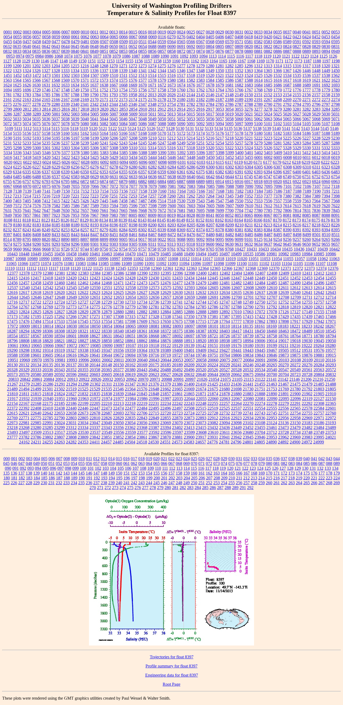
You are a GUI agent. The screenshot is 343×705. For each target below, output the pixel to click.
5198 (85, 138)
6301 (220, 167)
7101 (287, 186)
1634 (75, 85)
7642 (36, 210)
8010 (162, 215)
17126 (283, 311)
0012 (104, 32)
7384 (306, 196)
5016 (200, 114)
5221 (248, 138)
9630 (229, 244)
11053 (265, 258)
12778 (118, 307)
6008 (287, 157)
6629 (94, 176)
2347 (142, 104)
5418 (27, 157)
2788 (248, 104)
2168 (75, 99)
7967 (94, 215)
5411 (297, 152)
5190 (7, 138)
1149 (73, 61)
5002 (65, 114)
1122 (295, 56)
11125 (98, 268)
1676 (191, 85)
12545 (71, 287)
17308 (118, 316)
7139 (27, 191)
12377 (12, 273)
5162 (84, 133)
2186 (210, 99)
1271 (123, 66)
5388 (143, 152)
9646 (297, 244)
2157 (316, 94)
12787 (224, 307)
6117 (229, 162)
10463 (106, 254)
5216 (210, 138)
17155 (319, 311)
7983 (113, 215)
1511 (123, 75)
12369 (262, 268)
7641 (27, 210)
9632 (248, 244)
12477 (177, 283)
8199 (143, 225)
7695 (200, 210)
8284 (123, 229)
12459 (47, 283)
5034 (27, 119)
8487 (268, 234)
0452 (316, 37)
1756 (142, 90)
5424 (85, 157)
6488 (36, 176)
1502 (65, 75)
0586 (277, 41)
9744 (84, 249)
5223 (268, 138)
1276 (171, 66)
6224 (7, 167)
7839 (326, 210)
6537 (56, 176)
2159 (335, 94)
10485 (165, 254)
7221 (75, 196)
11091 (149, 263)
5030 (326, 114)
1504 (85, 75)
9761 (171, 249)
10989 (32, 258)
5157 (36, 133)
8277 (94, 229)
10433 (263, 249)
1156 (139, 61)
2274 (335, 99)
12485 (271, 283)
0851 (104, 51)
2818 (85, 109)
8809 (36, 239)
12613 (307, 287)
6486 (27, 176)
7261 (181, 196)
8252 (55, 229)
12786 (212, 307)
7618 (306, 205)
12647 (48, 297)
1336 (94, 70)
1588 (248, 80)
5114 (46, 128)
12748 (236, 302)
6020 (8, 162)
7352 (248, 196)
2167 (65, 99)
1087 (136, 56)
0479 (75, 41)
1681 (229, 85)
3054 (229, 109)
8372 (191, 229)
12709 (295, 297)
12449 (260, 278)
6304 (249, 167)
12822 (330, 307)
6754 (335, 176)
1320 (326, 66)
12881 (130, 311)
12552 (118, 287)
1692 (326, 85)
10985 (319, 254)
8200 (152, 225)
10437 (310, 249)
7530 (181, 201)
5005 (94, 114)
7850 (17, 215)
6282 (152, 167)
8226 (335, 225)
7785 (268, 210)
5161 (75, 133)
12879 (106, 311)
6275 (85, 167)
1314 (277, 66)
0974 (20, 56)
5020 (239, 114)
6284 (171, 167)
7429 (94, 201)
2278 (36, 104)
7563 (306, 201)
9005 (123, 239)
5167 (133, 133)
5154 (7, 133)
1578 (152, 80)
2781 (181, 104)
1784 (36, 94)
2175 (142, 99)
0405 (210, 37)
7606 (220, 205)
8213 (268, 225)
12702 (260, 297)
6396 (277, 172)
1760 (181, 90)
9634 (258, 244)
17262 (59, 316)
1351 (229, 70)
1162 (195, 61)
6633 (133, 176)
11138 (109, 268)
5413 (316, 152)
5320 (210, 148)
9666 (36, 249)
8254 (75, 229)
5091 (191, 123)
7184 (258, 191)
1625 (17, 85)
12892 (224, 311)
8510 (326, 234)
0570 (229, 41)
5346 (46, 152)
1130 (35, 61)
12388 (130, 273)
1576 (133, 80)
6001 (258, 157)
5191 (17, 138)
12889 (212, 311)
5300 (36, 148)
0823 (277, 46)
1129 (26, 61)
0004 (36, 32)
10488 (177, 254)
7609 (239, 205)
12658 (177, 297)
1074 (68, 56)
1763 (210, 90)
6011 (307, 157)
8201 (162, 225)
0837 (55, 51)
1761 (191, 90)
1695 (17, 90)
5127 (160, 128)
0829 (316, 46)
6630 (104, 176)
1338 (113, 70)
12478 (189, 283)
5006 (104, 114)
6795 (65, 181)
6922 (297, 181)
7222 (84, 196)
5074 (27, 123)
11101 (253, 263)
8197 (123, 225)
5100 (258, 123)
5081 (94, 123)
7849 (7, 215)
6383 (229, 172)
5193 (36, 138)
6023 (37, 162)
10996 (103, 258)
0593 (316, 41)
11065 (11, 263)
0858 (171, 51)
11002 (138, 258)
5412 (306, 152)
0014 (123, 32)
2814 (46, 109)
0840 (75, 51)
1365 (268, 70)
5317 (181, 148)
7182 (239, 191)
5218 (229, 138)
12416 (24, 278)
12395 (166, 273)
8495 (278, 234)
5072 (7, 123)
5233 (27, 143)
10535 (248, 254)
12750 (260, 302)
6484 (7, 176)
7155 (114, 191)
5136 (238, 128)
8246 (36, 229)
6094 (124, 162)
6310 (307, 167)
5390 (162, 152)
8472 (171, 234)
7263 (200, 196)
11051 (253, 258)
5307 (104, 148)
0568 (210, 41)
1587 (239, 80)
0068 (143, 37)
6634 (143, 176)
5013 (171, 114)
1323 (17, 70)
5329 (297, 148)
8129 (84, 220)
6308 (287, 167)
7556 (268, 201)
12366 (227, 268)
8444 (85, 234)
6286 (191, 167)
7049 (65, 186)
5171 (171, 133)
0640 (27, 46)
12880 (118, 311)
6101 (181, 162)
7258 (162, 196)
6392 (248, 172)
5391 (171, 152)
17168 (330, 311)
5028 (306, 114)
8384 (268, 229)
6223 (335, 162)
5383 (104, 152)
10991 (56, 258)
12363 (191, 268)
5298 (17, 148)
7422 (65, 201)
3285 (335, 109)
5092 (200, 123)
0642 (46, 46)
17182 (24, 316)
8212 (258, 225)
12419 (59, 278)
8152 (200, 220)
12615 (330, 287)
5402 (258, 152)
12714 (330, 297)
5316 (171, 148)
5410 (287, 152)
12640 (295, 292)
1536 (306, 75)
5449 (200, 157)
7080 (162, 186)
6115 (220, 162)
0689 (162, 46)
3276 (248, 109)
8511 (335, 234)
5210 (152, 138)
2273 (326, 99)
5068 (316, 119)
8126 (65, 220)
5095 (229, 123)
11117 (53, 268)
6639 (181, 176)
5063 (268, 119)
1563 (7, 80)
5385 (123, 152)
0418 (248, 37)
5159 (55, 133)
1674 (181, 85)
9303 (114, 244)
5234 (36, 143)
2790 (268, 104)
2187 (219, 99)
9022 (162, 239)
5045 (113, 119)
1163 (204, 61)
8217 (306, 225)
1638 (104, 85)
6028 (85, 162)
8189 (75, 225)
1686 (277, 85)
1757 (152, 90)
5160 (65, 133)
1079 (116, 56)
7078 (143, 186)
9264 (316, 239)
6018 (326, 157)
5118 (74, 128)
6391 (239, 172)
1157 (148, 61)
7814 (297, 210)
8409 (46, 234)
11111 (20, 268)
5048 (142, 119)
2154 (287, 94)
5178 (239, 133)
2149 (239, 94)
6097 (152, 162)
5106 (316, 123)
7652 (75, 210)
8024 (181, 215)
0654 (142, 46)
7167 (210, 191)
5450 (210, 157)
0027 (200, 32)
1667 (113, 85)
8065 (248, 215)
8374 (200, 229)
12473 (142, 283)
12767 (24, 307)
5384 (114, 152)
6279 (123, 167)
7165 (191, 191)
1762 (200, 90)
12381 (59, 273)
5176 (219, 133)
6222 (325, 162)
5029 (316, 114)
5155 (17, 133)
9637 (268, 244)
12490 (295, 283)
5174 (200, 133)
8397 (7, 234)
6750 (297, 176)
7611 (258, 205)
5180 (258, 133)
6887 (181, 181)
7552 (248, 201)
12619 (47, 292)
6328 (335, 167)
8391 (297, 229)
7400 (7, 201)
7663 (113, 210)
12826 (47, 311)
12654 (130, 297)
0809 (239, 46)
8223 (326, 225)
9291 (46, 244)
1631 (46, 85)
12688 (201, 297)
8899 (104, 239)
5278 (248, 143)
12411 (307, 273)
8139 (123, 220)
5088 (162, 123)
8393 (316, 229)
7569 (7, 205)
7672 (162, 210)
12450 (271, 278)
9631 (239, 244)
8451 (114, 234)
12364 (203, 268)
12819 (295, 307)
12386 (118, 273)
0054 (7, 37)
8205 (191, 225)
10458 (71, 254)
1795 (123, 94)
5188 (326, 133)
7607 (229, 205)
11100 (242, 263)
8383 (258, 229)
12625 (118, 292)
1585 (219, 80)
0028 (210, 32)
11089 (126, 263)
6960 (326, 181)
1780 (335, 90)
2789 (258, 104)
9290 (36, 244)
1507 (94, 75)
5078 (65, 123)
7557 (277, 201)
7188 (297, 191)
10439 (322, 249)
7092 (258, 186)
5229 (326, 138)
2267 (268, 99)
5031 (335, 114)
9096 (229, 239)
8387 (277, 229)
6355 (123, 172)
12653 (118, 297)
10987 (8, 258)
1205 (65, 66)
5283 (297, 143)
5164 (104, 133)
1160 (176, 61)
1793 (113, 94)
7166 (200, 191)
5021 (248, 114)
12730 (118, 302)
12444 (201, 278)
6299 (200, 167)
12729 (106, 302)
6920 (277, 181)
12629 (165, 292)
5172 (181, 133)
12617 (24, 292)
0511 (143, 41)
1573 (104, 80)
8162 (219, 220)
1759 (171, 90)
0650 (113, 46)
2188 (229, 99)
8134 (103, 220)
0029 (219, 32)
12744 (201, 302)
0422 (287, 37)
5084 (123, 123)
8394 (326, 229)
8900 (113, 239)
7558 (287, 201)
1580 (171, 80)
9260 (306, 239)
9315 (181, 244)
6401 (306, 172)
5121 (103, 128)
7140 (36, 191)
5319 (200, 148)
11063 (334, 258)
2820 (104, 109)
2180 (181, 99)
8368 (171, 229)
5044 (104, 119)
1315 (287, 66)
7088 (229, 186)
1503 (75, 75)
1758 (162, 90)
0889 (306, 51)
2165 (46, 99)
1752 (104, 90)
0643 (55, 46)
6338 (55, 172)
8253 (65, 229)
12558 (130, 287)
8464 (143, 234)
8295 (133, 229)
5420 (46, 157)
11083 (80, 263)
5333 (335, 148)
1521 (219, 75)
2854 (133, 109)
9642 (277, 244)
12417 (36, 278)
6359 (162, 172)
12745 (212, 302)
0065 (114, 37)
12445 (212, 278)
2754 (171, 104)
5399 (229, 152)
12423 (95, 278)
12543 (59, 287)
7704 (239, 210)
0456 (17, 41)
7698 (210, 210)
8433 (56, 234)
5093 (210, 123)
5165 (113, 133)
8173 (296, 220)
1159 (167, 61)
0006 (56, 32)
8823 (55, 239)
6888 (191, 181)
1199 (7, 66)
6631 (114, 176)
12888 (201, 311)
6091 (95, 162)
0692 (191, 46)
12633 (212, 292)
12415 (12, 278)
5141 (286, 128)
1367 (287, 70)
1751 (94, 90)
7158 (143, 191)
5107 (326, 123)
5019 (229, 114)
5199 (94, 138)
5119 (84, 128)
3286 (7, 114)
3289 (36, 114)
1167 (242, 61)
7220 (65, 196)
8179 (7, 225)
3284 (326, 109)
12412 (319, 273)
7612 (268, 205)
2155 (297, 94)
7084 (200, 186)
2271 (306, 99)
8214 (277, 225)
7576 (36, 205)
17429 (283, 316)
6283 (162, 167)
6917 (248, 181)
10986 (330, 254)
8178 (335, 220)
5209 (143, 138)
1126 (333, 56)
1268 (104, 66)
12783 (177, 307)
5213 (181, 138)
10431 (252, 249)
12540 (24, 287)
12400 (201, 273)
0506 (94, 41)
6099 (172, 162)
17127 (295, 311)
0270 (171, 37)
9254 (277, 239)
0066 (123, 37)
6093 (114, 162)
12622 (83, 292)
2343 (104, 104)
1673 (171, 85)
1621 (316, 80)
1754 (123, 90)
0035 (277, 32)
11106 (309, 263)
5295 (7, 148)
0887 (287, 51)
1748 (65, 90)
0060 (65, 37)
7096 (278, 186)
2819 (94, 109)
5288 (335, 143)
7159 (152, 191)
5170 (162, 133)
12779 (130, 307)
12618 (36, 292)
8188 (65, 225)
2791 (277, 104)
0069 (152, 37)
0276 (181, 37)
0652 (133, 46)
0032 (248, 32)
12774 (83, 307)
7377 (268, 196)
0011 (94, 32)
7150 (65, 191)
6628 (85, 176)
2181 (191, 99)
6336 (36, 172)
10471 (142, 254)
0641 (36, 46)
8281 (113, 229)
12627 (142, 292)
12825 (36, 311)
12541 (36, 287)
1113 (213, 56)
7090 (249, 186)
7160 (162, 191)
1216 (84, 66)
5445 (162, 157)
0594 (326, 41)
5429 (114, 157)
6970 (27, 186)
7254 (142, 196)
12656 (154, 297)
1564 (17, 80)
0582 (258, 41)
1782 (17, 94)
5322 (229, 148)
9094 (210, 239)
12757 (319, 302)
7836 (316, 210)
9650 (306, 244)
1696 (27, 90)
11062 (323, 258)
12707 (272, 297)
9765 (210, 249)
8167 (267, 220)
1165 (223, 61)
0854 (133, 51)
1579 (162, 80)
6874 (104, 181)
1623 (335, 80)
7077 (133, 186)
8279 (104, 229)
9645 (287, 244)
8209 (229, 225)
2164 (36, 99)
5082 (104, 123)
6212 (286, 162)
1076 (87, 56)
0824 (287, 46)
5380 (85, 152)
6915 (229, 181)
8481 (220, 234)
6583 (75, 176)
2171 (104, 99)
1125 (323, 56)
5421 (56, 157)
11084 (92, 263)
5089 (171, 123)
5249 (181, 143)
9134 (268, 239)
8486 (258, 234)
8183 (36, 225)
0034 (268, 32)
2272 (316, 99)
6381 (210, 172)
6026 (66, 162)
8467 (152, 234)
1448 (316, 70)
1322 (7, 70)
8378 (219, 229)
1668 (123, 85)
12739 (165, 302)
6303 (239, 167)
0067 (133, 37)
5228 (316, 138)
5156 (27, 133)
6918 (258, 181)
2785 (219, 104)
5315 (162, 148)
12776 (106, 307)
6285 (181, 167)
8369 (181, 229)
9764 (200, 249)
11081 (69, 263)
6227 (36, 167)
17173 (12, 316)
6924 (316, 181)
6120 (248, 162)
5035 (36, 119)
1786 (55, 94)
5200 (104, 138)
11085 (103, 263)
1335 (84, 70)
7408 (36, 201)
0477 (56, 41)
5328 (287, 148)
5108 (335, 123)
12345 (120, 268)
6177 (267, 162)
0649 (104, 46)
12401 (213, 273)
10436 (299, 249)
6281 (143, 167)
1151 (92, 61)
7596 (133, 205)
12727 (83, 302)
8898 (94, 239)
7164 (181, 191)
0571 (239, 41)
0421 (277, 37)
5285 (316, 143)
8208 (220, 225)
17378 (201, 316)
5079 (75, 123)
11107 (320, 263)
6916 (239, 181)
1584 (210, 80)
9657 (335, 244)
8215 (287, 225)
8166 (258, 220)
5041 (94, 119)
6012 (316, 157)
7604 (200, 205)
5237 (65, 143)
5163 (94, 133)
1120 (277, 56)
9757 (142, 249)
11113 (42, 268)
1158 (157, 61)
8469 (162, 234)
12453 (307, 278)
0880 (248, 51)
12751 (271, 302)
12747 (224, 302)
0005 (46, 32)
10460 (83, 254)
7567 (326, 201)
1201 (27, 66)
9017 (142, 239)
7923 (55, 215)
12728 (95, 302)
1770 (277, 90)
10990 (44, 258)
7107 (316, 186)
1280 (210, 66)
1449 (326, 70)
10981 (271, 254)
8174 (306, 220)
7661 (104, 210)
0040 (297, 32)
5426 (104, 157)
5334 (7, 152)
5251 (200, 143)
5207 (123, 138)
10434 (275, 249)
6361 (181, 172)
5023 (258, 114)
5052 (181, 119)
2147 (219, 94)
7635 (17, 210)
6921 (287, 181)
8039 (200, 215)
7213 (17, 196)
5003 (75, 114)
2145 (200, 94)
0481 (85, 41)
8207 (210, 225)
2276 (17, 104)
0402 (191, 37)
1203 (46, 66)
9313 (171, 244)
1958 (133, 94)
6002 (268, 157)
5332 (326, 148)
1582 (191, 80)
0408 (239, 37)
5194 (46, 138)
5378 (75, 152)
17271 (95, 316)
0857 (162, 51)
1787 (65, 94)
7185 (268, 191)
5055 (200, 119)
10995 (91, 258)
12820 (307, 307)
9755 (133, 249)
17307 (106, 316)
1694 (7, 90)
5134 (218, 128)
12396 (177, 273)
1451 (7, 75)
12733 (130, 302)
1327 (46, 70)
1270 (113, 66)
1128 (17, 61)
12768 (36, 307)
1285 (239, 66)
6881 (133, 181)
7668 (142, 210)
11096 (196, 263)
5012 (162, 114)
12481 (224, 283)
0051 (316, 32)
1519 (200, 75)
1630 (36, 85)
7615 (297, 205)
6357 (142, 172)
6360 (171, 172)
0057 (36, 37)
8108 (8, 220)
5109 (9, 128)
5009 (133, 114)
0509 (123, 41)
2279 (46, 104)
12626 (130, 292)
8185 (56, 225)
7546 (210, 201)
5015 (191, 114)
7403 (17, 201)
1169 (260, 61)
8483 (239, 234)
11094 (184, 263)
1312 (258, 66)
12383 (83, 273)
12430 (153, 278)
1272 (133, 66)
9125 (258, 239)
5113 (37, 128)
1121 (286, 56)
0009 (75, 32)
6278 (114, 167)
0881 (258, 51)
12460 (59, 283)
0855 (142, 51)
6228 (46, 167)
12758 (330, 302)
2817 (75, 109)
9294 (65, 244)
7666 (133, 210)
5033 (17, 119)
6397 (287, 172)
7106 (307, 186)
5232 (17, 143)
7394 (326, 196)
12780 (142, 307)
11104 (287, 263)
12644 (12, 297)
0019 (162, 32)
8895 (75, 239)
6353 (104, 172)
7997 (123, 215)
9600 (210, 244)
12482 (236, 283)
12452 (295, 278)
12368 (250, 268)
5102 (277, 123)
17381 (212, 316)
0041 (306, 32)
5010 (143, 114)
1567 (46, 80)
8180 (17, 225)
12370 (274, 268)
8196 (114, 225)
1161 (185, 61)
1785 (46, 94)
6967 (7, 186)
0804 (210, 46)
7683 (191, 210)
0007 (65, 32)
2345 (123, 104)
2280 (55, 104)
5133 (209, 128)
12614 (319, 287)
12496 (319, 283)
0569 (219, 41)
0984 (39, 56)
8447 (94, 234)
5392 (181, 152)
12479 (201, 283)
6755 (7, 181)
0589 (287, 41)
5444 (152, 157)
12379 (36, 273)
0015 (133, 32)
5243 (123, 143)
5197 (75, 138)
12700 (236, 297)
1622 (326, 80)
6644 (229, 176)
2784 (210, 104)
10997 (115, 258)
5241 (104, 143)
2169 (84, 99)
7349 (239, 196)
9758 (152, 249)
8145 (161, 220)
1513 (142, 75)
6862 (75, 181)
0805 (219, 46)
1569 (65, 80)
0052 (326, 32)
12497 (330, 283)
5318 (191, 148)
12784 (189, 307)
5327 (277, 148)
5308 (114, 148)
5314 (152, 148)
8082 (297, 215)
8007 (142, 215)
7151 (75, 191)
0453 (326, 37)
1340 (133, 70)
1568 (55, 80)
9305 (133, 244)
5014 (181, 114)
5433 (123, 157)
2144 (191, 94)
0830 (326, 46)
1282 (229, 66)
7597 (143, 205)
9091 (191, 239)
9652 (316, 244)
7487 (142, 201)
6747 (268, 176)
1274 (152, 66)
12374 (321, 268)
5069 (326, 119)
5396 (200, 152)
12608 (248, 287)
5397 (210, 152)
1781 (7, 94)
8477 (200, 234)
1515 (162, 75)
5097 (239, 123)
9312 (162, 244)
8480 (210, 234)
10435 (287, 249)
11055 (288, 258)
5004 (85, 114)
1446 (306, 70)
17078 (271, 311)
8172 (287, 220)
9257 (297, 239)
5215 (200, 138)
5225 (287, 138)
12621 (71, 292)
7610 (249, 205)
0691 (181, 46)
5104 (297, 123)
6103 (201, 162)
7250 (104, 196)
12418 (47, 278)
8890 (65, 239)
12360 (156, 268)
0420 (268, 37)
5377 (65, 152)
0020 (171, 32)
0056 (27, 37)
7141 (46, 191)
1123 (305, 56)
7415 (55, 201)
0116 (162, 37)
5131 (189, 128)
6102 (191, 162)
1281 (219, 66)
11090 (138, 263)
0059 (56, 37)
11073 (34, 263)
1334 (75, 70)
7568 (335, 201)
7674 (171, 210)
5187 (316, 133)
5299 (27, 148)
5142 (296, 128)
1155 (129, 61)
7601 (181, 205)
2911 (152, 109)
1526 (268, 75)
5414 (326, 152)
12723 (47, 302)
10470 (130, 254)
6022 (27, 162)
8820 (46, 239)
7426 (84, 201)
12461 (71, 283)
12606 (224, 287)
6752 (316, 176)
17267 (83, 316)
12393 (154, 273)
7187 (287, 191)
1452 (17, 75)
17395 (236, 316)
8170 (277, 220)
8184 (46, 225)
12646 (36, 297)
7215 (36, 196)
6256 (75, 167)
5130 (180, 128)
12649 (71, 297)
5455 (249, 157)
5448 (191, 157)
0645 (75, 46)
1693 (335, 85)
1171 (279, 61)
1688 (297, 85)
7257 (152, 196)
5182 (277, 133)
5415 (335, 152)
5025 (277, 114)
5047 (133, 119)
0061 (75, 37)
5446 (171, 157)
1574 (113, 80)
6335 (27, 172)
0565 (181, 41)
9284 (27, 244)
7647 (46, 210)
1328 (55, 70)
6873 (94, 181)
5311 (143, 148)
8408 (36, 234)
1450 (335, 70)
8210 (239, 225)
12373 (309, 268)
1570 (75, 80)
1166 (232, 61)
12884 (165, 311)
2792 (287, 104)
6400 (297, 172)
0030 (229, 32)
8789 (17, 239)
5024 (268, 114)
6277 (104, 167)
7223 (94, 196)
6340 (75, 172)
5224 (277, 138)
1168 (251, 61)
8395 (335, 229)
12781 (153, 307)
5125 (141, 128)
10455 (47, 254)
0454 (335, 37)
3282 (306, 109)
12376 (333, 268)
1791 (104, 94)
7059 (85, 186)
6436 (326, 172)
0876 (219, 51)
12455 (330, 278)
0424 (306, 37)
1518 (191, 75)
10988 (20, 258)
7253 (133, 196)
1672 (162, 85)
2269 (287, 99)
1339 (123, 70)
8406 (27, 234)
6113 (210, 162)
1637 (94, 85)
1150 (82, 61)
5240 (94, 143)
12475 (153, 283)
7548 (229, 201)
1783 (27, 94)
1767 (248, 90)
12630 (177, 292)
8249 (46, 229)
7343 (219, 196)
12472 (130, 283)
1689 (306, 85)
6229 (56, 167)
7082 (181, 186)
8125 (55, 220)
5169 (152, 133)
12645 (24, 297)
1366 (277, 70)
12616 (12, 292)
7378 (277, 196)
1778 (316, 90)
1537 (316, 75)
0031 (239, 32)
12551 (107, 287)
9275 (17, 244)
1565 (27, 80)
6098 (162, 162)
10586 (260, 254)
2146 (210, 94)
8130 (94, 220)
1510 (114, 75)
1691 (316, 85)
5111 (18, 128)
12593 (189, 287)
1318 (316, 66)
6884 (162, 181)
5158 (46, 133)
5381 (94, 152)
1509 (104, 75)
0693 (200, 46)
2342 (94, 104)
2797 (326, 104)
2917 (210, 109)
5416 (7, 157)
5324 (248, 148)
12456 (12, 283)
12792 (271, 307)
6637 (162, 176)
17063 (248, 311)
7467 (133, 201)
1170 (270, 61)
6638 (171, 176)
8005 (133, 215)
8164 (238, 220)
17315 (130, 316)
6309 (297, 167)
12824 (24, 311)
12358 (144, 268)
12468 (106, 283)
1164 (214, 61)
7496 (152, 201)
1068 (58, 56)
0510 (133, 41)
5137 (247, 128)
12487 (283, 283)
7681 (181, 210)
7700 (229, 210)
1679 (219, 85)
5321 (219, 148)
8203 (171, 225)
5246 (152, 143)
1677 (200, 85)
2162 (17, 99)
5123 (122, 128)
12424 (106, 278)
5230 (335, 138)
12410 (295, 273)
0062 (85, 37)
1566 (36, 80)
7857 (27, 215)
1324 (27, 70)
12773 (71, 307)
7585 (65, 205)
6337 (46, 172)
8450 (104, 234)
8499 (307, 234)
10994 (79, 258)
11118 (64, 268)
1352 (239, 70)
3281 (297, 109)
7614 (287, 205)
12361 (168, 268)
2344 (113, 104)
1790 (94, 94)
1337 (104, 70)
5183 (287, 133)
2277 (27, 104)
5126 (151, 128)
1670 (142, 85)
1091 (174, 56)
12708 (283, 297)
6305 (258, 167)
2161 (7, 99)
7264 (210, 196)
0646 (84, 46)
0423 (297, 37)
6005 (278, 157)
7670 (152, 210)
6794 (55, 181)
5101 (268, 123)
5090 (181, 123)
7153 (94, 191)
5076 (46, 123)
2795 (306, 104)
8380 (229, 229)
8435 (65, 234)
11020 (242, 258)
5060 (239, 119)
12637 (260, 292)
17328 (153, 316)
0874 (200, 51)
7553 (258, 201)
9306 (143, 244)
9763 (191, 249)
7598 (152, 205)
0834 (27, 51)
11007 (161, 258)
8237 (17, 229)
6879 (123, 181)
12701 (248, 297)
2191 (258, 99)
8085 (306, 215)
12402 (224, 273)
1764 (219, 90)
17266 (71, 316)
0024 (181, 32)
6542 (65, 176)
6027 (75, 162)
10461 (95, 254)
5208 (133, 138)
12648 (59, 297)
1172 (289, 61)
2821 (114, 109)
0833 (17, 51)
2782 (191, 104)
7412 (46, 201)
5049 (152, 119)
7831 (306, 210)
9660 (17, 249)
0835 (36, 51)
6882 (142, 181)
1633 (65, 85)
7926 (65, 215)
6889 (200, 181)
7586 (75, 205)
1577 (142, 80)
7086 (220, 186)
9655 (326, 244)
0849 (94, 51)
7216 (46, 196)
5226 (297, 138)
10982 (283, 254)
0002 (17, 32)
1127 (7, 61)
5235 (46, 143)
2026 (171, 94)
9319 (200, 244)
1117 (249, 56)
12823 (12, 311)
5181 (268, 133)
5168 (142, 133)
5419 (36, 157)
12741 (177, 302)
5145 (324, 128)
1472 (36, 75)
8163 (229, 220)
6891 (210, 181)
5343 (27, 152)
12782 (165, 307)
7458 (123, 201)
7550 (239, 201)
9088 (181, 239)
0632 (7, 46)
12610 (272, 287)
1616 (277, 80)
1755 (133, 90)
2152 (268, 94)
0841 (84, 51)
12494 (307, 283)
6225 (17, 167)
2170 (94, 99)
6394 (268, 172)
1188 (317, 61)
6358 (152, 172)
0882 (268, 51)
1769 (268, 90)
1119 (267, 56)
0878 (239, 51)
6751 (306, 176)
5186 (306, 133)
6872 (84, 181)
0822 (268, 46)
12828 (71, 311)
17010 (236, 311)
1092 (184, 56)
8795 (27, 239)
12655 (142, 297)
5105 (306, 123)
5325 (258, 148)
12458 (36, 283)
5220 (239, 138)
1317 (306, 66)
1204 (55, 66)
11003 (150, 258)
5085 (133, 123)
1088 (145, 56)
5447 (181, 157)
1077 (97, 56)
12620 (59, 292)
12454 (319, 278)
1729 (36, 90)
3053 (219, 109)
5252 (210, 143)
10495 (212, 254)
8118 (27, 220)
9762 (181, 249)
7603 (191, 205)
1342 (152, 70)
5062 (258, 119)
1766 (239, 90)
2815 (56, 109)
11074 (46, 263)
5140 (276, 128)
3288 (27, 114)
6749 (287, 176)
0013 (113, 32)
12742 (189, 302)
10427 (240, 249)
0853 (123, 51)
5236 (55, 143)
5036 (46, 119)
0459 (46, 41)
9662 (27, 249)
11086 (115, 263)
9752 (113, 249)
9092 (200, 239)
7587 (85, 205)
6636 (152, 176)
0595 (335, 41)
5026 (287, 114)
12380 (48, 273)
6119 (238, 162)
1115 (231, 56)
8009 (152, 215)
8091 (335, 215)
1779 (326, 90)
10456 (59, 254)
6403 (316, 172)
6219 (306, 162)
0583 (268, 41)
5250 (191, 143)
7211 (335, 191)
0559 (162, 41)
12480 (212, 283)
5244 (133, 143)
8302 (142, 229)
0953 (10, 56)
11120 (75, 268)
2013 (152, 94)
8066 (258, 215)
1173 (298, 61)
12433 (177, 278)
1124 (314, 56)
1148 (63, 61)
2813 (36, 109)
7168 (220, 191)
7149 (56, 191)
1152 (101, 61)
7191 (326, 191)
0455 (7, 41)
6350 (84, 172)
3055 (239, 109)
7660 (94, 210)
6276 (94, 167)
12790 (248, 307)
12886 (189, 311)
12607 (236, 287)
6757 (27, 181)
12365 (215, 268)
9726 (65, 249)
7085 (210, 186)
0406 (219, 37)
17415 (248, 316)
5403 (268, 152)
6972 (36, 186)
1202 (36, 66)
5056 (210, 119)
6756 (17, 181)
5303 (65, 148)
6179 (277, 162)
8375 (210, 229)
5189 (335, 133)
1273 (142, 66)
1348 (200, 70)
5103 (287, 123)
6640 (191, 176)
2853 (123, 109)
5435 (143, 157)
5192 (27, 138)
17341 (177, 316)
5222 (258, 138)
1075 (78, 56)
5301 (46, 148)
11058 (311, 258)
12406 (248, 273)
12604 (201, 287)
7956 (84, 215)
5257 (239, 143)
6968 (17, 186)
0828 (306, 46)
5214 (191, 138)
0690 (171, 46)
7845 (335, 210)
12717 (24, 302)
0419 (258, 37)
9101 (248, 239)
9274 (7, 244)
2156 (306, 94)
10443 (12, 254)
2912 (162, 109)
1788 (75, 94)
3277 (258, 109)
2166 (55, 99)
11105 (298, 263)
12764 (12, 307)
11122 (87, 268)
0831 (335, 46)
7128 (7, 191)
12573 (154, 287)
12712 (319, 297)
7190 (316, 191)
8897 (84, 239)
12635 (236, 292)
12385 (107, 273)
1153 (110, 61)
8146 (171, 220)
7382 (297, 196)
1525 (258, 75)
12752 (283, 302)
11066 (23, 263)
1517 (181, 75)
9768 (229, 249)
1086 (126, 56)
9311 (152, 244)
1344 (162, 70)
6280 (133, 167)
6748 (277, 176)
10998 (126, 258)
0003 (27, 32)
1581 (181, 80)
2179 (171, 99)
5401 (249, 152)
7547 (219, 201)
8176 (325, 220)
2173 (123, 99)
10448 (24, 254)
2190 (248, 99)
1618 (297, 80)
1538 (326, 75)
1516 (171, 75)
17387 (224, 316)
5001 (56, 114)
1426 (297, 70)
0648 (94, 46)
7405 (27, 201)
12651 (95, 297)
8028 (191, 215)
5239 (84, 143)
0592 (306, 41)
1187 (307, 61)
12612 (295, 287)
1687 (287, 85)
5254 (219, 143)
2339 (65, 104)
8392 (306, 229)
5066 (297, 119)
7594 (114, 205)
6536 (46, 176)
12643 (330, 292)
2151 (258, 94)
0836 (46, 51)
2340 (75, 104)
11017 (207, 258)
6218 (296, 162)
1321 (335, 66)
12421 (83, 278)
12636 (248, 292)
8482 (229, 234)
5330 (306, 148)
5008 (123, 114)
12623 (95, 292)
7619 (316, 205)
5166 (123, 133)
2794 (297, 104)
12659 (189, 297)
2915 (191, 109)
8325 (152, 229)
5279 (258, 143)
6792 (36, 181)
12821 (319, 307)
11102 (264, 263)
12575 (166, 287)
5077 (55, 123)
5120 (93, 128)
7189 (307, 191)
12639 (283, 292)
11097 (207, 263)
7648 (55, 210)
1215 (75, 66)
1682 (239, 85)
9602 (219, 244)
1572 (94, 80)
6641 (200, 176)
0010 (85, 32)
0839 (65, 51)
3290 (46, 114)
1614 (258, 80)
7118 (335, 186)
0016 (142, 32)
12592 (177, 287)
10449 (36, 254)
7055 (75, 186)
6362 (191, 172)
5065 (287, 119)
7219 (55, 196)
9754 (123, 249)
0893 (316, 51)
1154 (120, 61)
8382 (248, 229)
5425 (94, 157)
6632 (123, 176)
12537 (12, 287)
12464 (95, 283)
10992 (67, 258)
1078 (107, 56)
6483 (335, 172)
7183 (249, 191)
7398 (335, 196)
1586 (229, 80)
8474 (181, 234)
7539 (191, 201)
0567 (200, 41)
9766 (219, 249)
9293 (56, 244)
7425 (75, 201)
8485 (249, 234)
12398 (189, 273)
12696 (224, 297)
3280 (287, 109)
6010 (297, 157)
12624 (106, 292)
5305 (85, 148)
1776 (297, 90)
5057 (219, 119)
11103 (275, 263)
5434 (133, 157)
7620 (326, 205)
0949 (335, 51)
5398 (220, 152)
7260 (171, 196)
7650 (65, 210)
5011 (152, 114)
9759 (162, 249)
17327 (142, 316)
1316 (297, 66)
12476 (165, 283)
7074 (123, 186)
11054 (276, 258)
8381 (239, 229)
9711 (56, 249)
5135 (228, 128)
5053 (191, 119)
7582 (56, 205)
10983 (295, 254)
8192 (85, 225)
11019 (230, 258)
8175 (316, 220)
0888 (297, 51)
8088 (326, 215)
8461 (133, 234)
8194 (104, 225)
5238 (75, 143)
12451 (283, 278)
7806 (287, 210)
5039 (75, 119)
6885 (171, 181)
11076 (57, 263)
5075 (36, 123)
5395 (191, 152)
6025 (56, 162)
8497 (287, 234)
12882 (142, 311)
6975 (46, 186)
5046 (123, 119)
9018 (152, 239)
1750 (84, 90)
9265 (326, 239)
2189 (239, 99)
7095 (268, 186)
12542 (48, 287)
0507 (104, 41)
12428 (130, 278)
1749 (75, 90)
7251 (113, 196)
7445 (104, 201)
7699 (219, 210)
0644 (65, 46)
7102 (297, 186)
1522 (229, 75)
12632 (201, 292)
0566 (191, 41)
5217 (219, 138)
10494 (201, 254)
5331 (316, 148)
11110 (10, 268)
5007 (114, 114)
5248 (171, 143)
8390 (287, 229)
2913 (171, 109)
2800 (17, 109)
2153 (277, 94)
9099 (239, 239)
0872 (181, 51)
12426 (118, 278)
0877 (229, 51)
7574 (27, 205)
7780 (258, 210)
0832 (7, 51)
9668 (46, 249)
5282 (287, 143)
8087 (316, 215)
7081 (171, 186)
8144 (152, 220)
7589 (94, 205)
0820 (248, 46)
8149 (181, 220)
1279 (200, 66)
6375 (200, 172)
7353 (258, 196)
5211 (162, 138)
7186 (278, 191)
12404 (236, 273)
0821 (258, 46)
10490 (189, 254)
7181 (229, 191)
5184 (297, 133)
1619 (306, 80)
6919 (268, 181)
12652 (107, 297)
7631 (7, 210)
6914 (219, 181)
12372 (297, 268)
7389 (316, 196)
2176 (152, 99)
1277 (181, 66)
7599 (162, 205)
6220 (315, 162)
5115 (55, 128)
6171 (257, 162)
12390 (142, 273)
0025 (191, 32)
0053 (335, 32)
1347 (191, 70)
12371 (286, 268)
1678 (210, 85)
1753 (113, 90)
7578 (46, 205)
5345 (36, 152)
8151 (190, 220)
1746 (46, 90)
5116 (65, 128)
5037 (55, 119)
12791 (260, 307)
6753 (326, 176)
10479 (153, 254)
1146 (45, 61)
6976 (56, 186)
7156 (123, 191)
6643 (220, 176)
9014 (133, 239)
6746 (258, 176)
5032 (7, 119)
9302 (104, 244)
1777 (306, 90)
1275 (162, 66)
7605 (210, 205)
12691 (213, 297)
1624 (7, 85)
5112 (27, 128)
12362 (179, 268)
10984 (307, 254)
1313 (268, 66)
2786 (229, 104)
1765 (229, 90)
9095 (219, 239)
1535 (297, 75)
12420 (71, 278)
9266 (335, 239)
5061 (248, 119)
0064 (104, 37)
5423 (75, 157)
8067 (268, 215)
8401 (17, 234)
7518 (171, 201)
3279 (277, 109)
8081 (287, 215)
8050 (219, 215)
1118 (258, 56)
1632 (55, 85)
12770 (59, 307)
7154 (104, 191)
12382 (71, 273)
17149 (307, 311)
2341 (84, 104)
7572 (17, 205)
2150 (248, 94)
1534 (287, 75)
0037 (287, 32)
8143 (142, 220)
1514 (152, 75)
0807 (229, 46)
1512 (133, 75)
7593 (104, 205)
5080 (84, 123)
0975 (29, 56)
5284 (306, 143)
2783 (200, 104)
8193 (94, 225)
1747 (55, 90)
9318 (191, 244)
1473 (46, 75)
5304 (75, 148)
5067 (306, 119)
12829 (83, 311)
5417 (17, 157)
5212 (171, 138)
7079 (152, 186)
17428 (271, 316)
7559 (297, 201)
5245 (142, 143)
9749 (94, 249)
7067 (104, 186)
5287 (326, 143)
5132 (199, 128)
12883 (153, 311)
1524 (248, 75)
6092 (104, 162)
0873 (191, 51)
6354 (113, 172)
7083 (191, 186)
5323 (239, 148)
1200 (17, 66)
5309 (123, 148)
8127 (74, 220)
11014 (196, 258)
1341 (142, 70)
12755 (307, 302)
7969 (104, 215)
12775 (95, 307)
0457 (27, 41)
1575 (123, 80)
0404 (200, 37)
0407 (229, 37)
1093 (193, 56)
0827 (297, 46)
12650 (83, 297)
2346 (133, 104)
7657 (84, 210)
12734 (142, 302)
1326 (36, 70)
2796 (316, 104)
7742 (248, 210)
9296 (75, 244)
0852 (113, 51)
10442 (334, 249)
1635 (84, 85)
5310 (133, 148)
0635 (17, 46)
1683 (248, 85)
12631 (189, 292)
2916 (200, 109)
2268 (277, 99)
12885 (177, 311)
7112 (326, 186)
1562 (335, 75)
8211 (249, 225)
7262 (191, 196)
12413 (330, 273)
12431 (165, 278)
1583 (200, 80)
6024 (46, 162)
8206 (200, 225)
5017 (210, 114)
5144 (315, 128)
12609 (260, 287)
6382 (219, 172)
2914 (181, 109)
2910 (143, 109)
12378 (24, 273)
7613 (277, 205)
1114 (222, 56)
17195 (36, 316)
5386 (133, 152)
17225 (47, 316)
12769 (47, 307)
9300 (85, 244)
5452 (229, 157)
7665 (123, 210)
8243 (27, 229)
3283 (316, 109)
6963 (335, 181)
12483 (248, 283)
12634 (224, 292)
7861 (36, 215)
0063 (94, 37)
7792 (277, 210)
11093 (172, 263)
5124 (132, 128)
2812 (27, 109)
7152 (85, 191)
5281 (277, 143)
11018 (219, 258)
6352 (94, 172)
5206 (114, 138)
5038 (65, 119)
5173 (191, 133)
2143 (181, 94)
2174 (133, 99)
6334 (17, 172)
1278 (191, 66)
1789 (84, 94)
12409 (283, 273)
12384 (95, 273)
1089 (155, 56)
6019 (335, 157)
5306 (94, 148)
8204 (181, 225)
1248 (94, 66)
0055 (17, 37)
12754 (295, 302)
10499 (236, 254)
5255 (229, 143)
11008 (173, 258)
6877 (113, 181)
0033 (258, 32)
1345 (171, 70)
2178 (162, 99)
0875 (210, 51)
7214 (27, 196)
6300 (210, 167)
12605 (213, 287)
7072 (114, 186)
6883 (152, 181)
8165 (248, 220)
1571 (84, 80)
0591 (297, 41)
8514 (7, 239)
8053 (239, 215)
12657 (166, 297)
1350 (219, 70)
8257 (84, 229)
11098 (219, 263)
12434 (189, 278)
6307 (278, 167)
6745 (248, 176)
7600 (171, 205)
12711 (307, 297)
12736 (153, 302)
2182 (200, 99)
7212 (7, 196)
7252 (123, 196)
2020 (162, 94)
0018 (152, 32)
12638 (271, 292)
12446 (224, 278)
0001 (7, 32)
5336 (17, 152)
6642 (210, 176)
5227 (306, 138)
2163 (27, 99)
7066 (94, 186)
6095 (133, 162)
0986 (49, 56)
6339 (65, 172)
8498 (297, 234)
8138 (113, 220)
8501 (316, 234)
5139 (267, 128)
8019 (171, 215)
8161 (210, 220)
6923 (306, 181)
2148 (229, 94)
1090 (165, 56)
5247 (162, 143)
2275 (7, 104)
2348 (152, 104)
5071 (335, 119)
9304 (123, 244)
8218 (316, 225)
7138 (17, 191)
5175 (210, 133)
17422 (260, 316)
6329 (7, 172)
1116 (240, 56)
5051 (171, 119)
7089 (239, 186)
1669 (133, 85)
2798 (335, 104)
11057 (299, 258)
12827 (59, 311)
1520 (210, 75)
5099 (248, 123)
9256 (287, 239)
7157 (133, 191)
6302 (229, 167)
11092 (161, 263)
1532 (277, 75)
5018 (219, 114)
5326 (268, 148)
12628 (153, 292)
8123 (46, 220)
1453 (27, 75)
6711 (239, 176)
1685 (268, 85)
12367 (238, 268)
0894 (326, 51)
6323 (326, 167)
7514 (162, 201)
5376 (56, 152)
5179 (248, 133)
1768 (258, 90)
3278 (268, 109)
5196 (65, 138)
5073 (17, 123)
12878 (95, 311)
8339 (162, 229)
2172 (113, 99)
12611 (283, 287)
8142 (132, 220)
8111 (17, 220)
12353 (132, 268)
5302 (56, 148)
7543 (200, 201)
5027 (297, 114)
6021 (17, 162)
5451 (220, 157)
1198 (335, 61)
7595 (123, 205)
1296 (248, 66)
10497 (224, 254)
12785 (201, 307)
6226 (27, 167)
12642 (319, 292)
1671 (152, 85)
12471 (118, 283)
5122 (112, 128)
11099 (230, 263)
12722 (36, 302)
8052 (229, 215)
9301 (94, 244)
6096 (143, 162)
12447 (236, 278)
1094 (203, 56)
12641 (307, 292)
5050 (162, 119)
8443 (75, 234)
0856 (152, 51)
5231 (7, 143)
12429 (142, 278)
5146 (334, 128)
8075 (277, 215)
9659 (7, 249)
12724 (59, 302)
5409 (278, 152)
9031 (171, 239)
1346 (181, 70)
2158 (326, 94)
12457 (24, 283)
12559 (142, 287)
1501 (56, 75)
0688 (152, 46)
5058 (229, 119)
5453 (239, 157)
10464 (118, 254)
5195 (56, 138)
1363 (248, 70)
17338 (165, 316)
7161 (171, 191)
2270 (297, 99)
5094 (219, 123)
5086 (142, 123)
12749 (248, 302)
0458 (36, 41)
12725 (71, 302)
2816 (65, 109)
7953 (75, 215)
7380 (287, 196)
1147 (54, 61)
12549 (83, 287)
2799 (7, 109)
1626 (27, 85)
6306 (268, 167)
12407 (260, 273)
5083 (113, 123)
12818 (283, 307)
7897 (46, 215)
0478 (65, 41)
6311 (316, 167)
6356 (133, 172)
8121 (36, 220)
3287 (17, 114)
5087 (152, 123)
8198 (133, 225)
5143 (305, 128)
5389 (152, 152)
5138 (257, 128)
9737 (75, 249)
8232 (7, 229)
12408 (272, 273)
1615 (268, 80)
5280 (268, 143)
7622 (335, 205)
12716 (12, 302)
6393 (258, 172)
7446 (113, 201)
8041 (210, 215)
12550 (95, 287)
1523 (239, 75)
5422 (65, 157)
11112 (31, 268)
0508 (114, 41)
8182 (27, 225)
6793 (46, 181)
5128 (170, 128)
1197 (326, 61)
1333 (65, 70)
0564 (171, 41)
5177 (229, 133)
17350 (189, 316)
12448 (248, 278)
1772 (287, 90)
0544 (152, 41)
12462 (83, 283)
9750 (104, 249)
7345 (229, 196)
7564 (316, 201)
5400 (239, 152)
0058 (46, 37)
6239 (65, 167)
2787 (239, 104)
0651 (123, 46)
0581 (248, 41)
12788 (236, 307)
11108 (332, 263)
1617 (287, 80)
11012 (184, 258)
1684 (258, 85)
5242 (113, 143)
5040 (84, 119)
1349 (210, 70)
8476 (191, 234)
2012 (142, 94)
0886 (277, 51)
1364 (258, 70)
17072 (260, 311)
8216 (297, 225)
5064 (277, 119)
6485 (17, 176)
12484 (260, 283)
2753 (162, 104)
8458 (123, 234)
